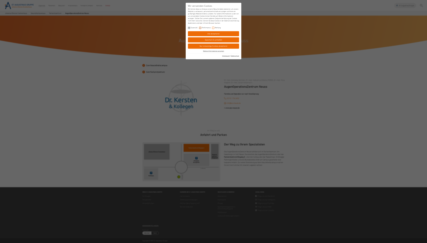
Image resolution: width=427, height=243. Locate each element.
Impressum (226, 56)
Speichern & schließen (213, 40)
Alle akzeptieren (213, 34)
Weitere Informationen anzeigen (213, 51)
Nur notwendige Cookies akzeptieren (213, 46)
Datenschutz (235, 56)
